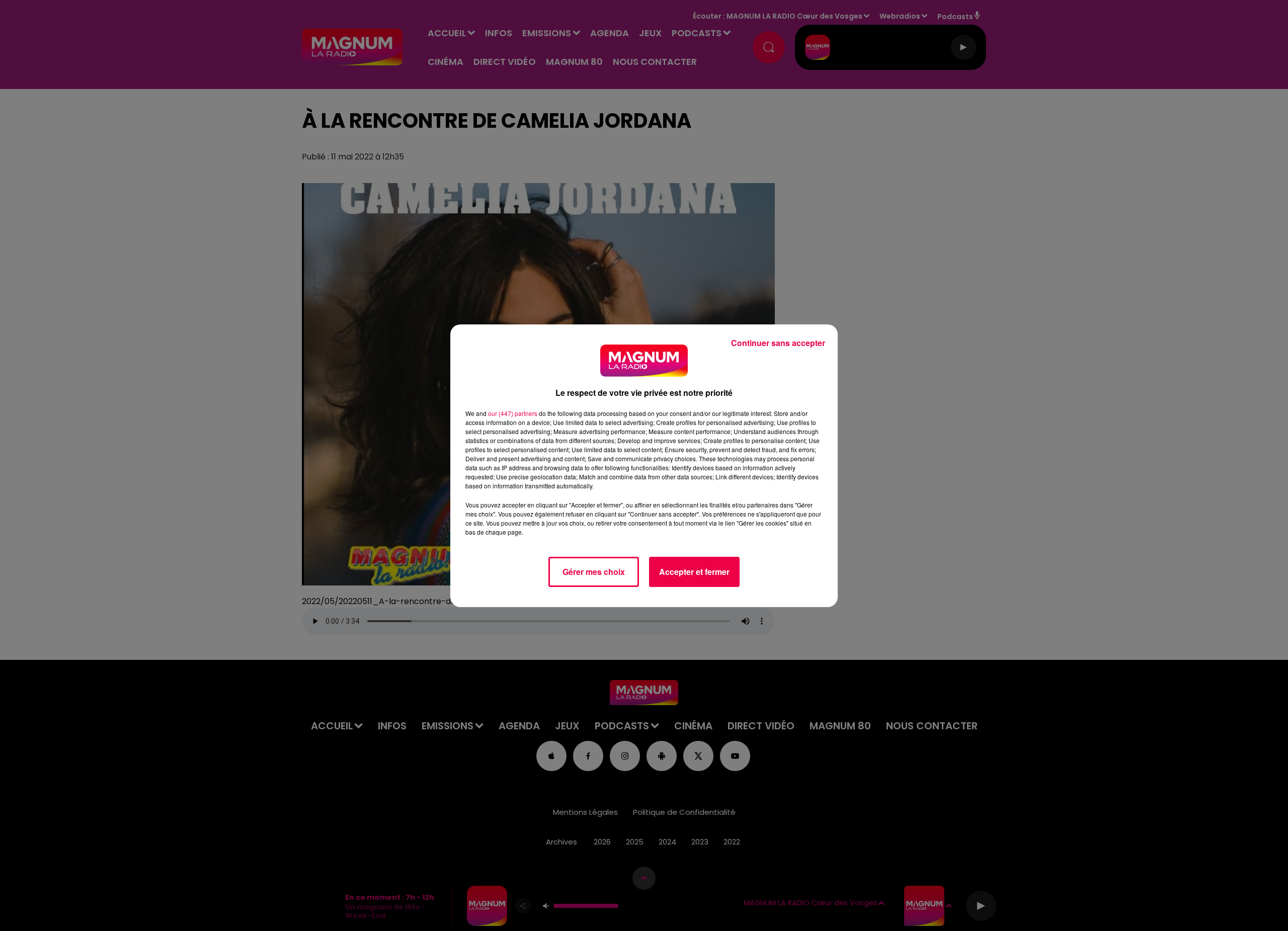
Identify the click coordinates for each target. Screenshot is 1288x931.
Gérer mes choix (593, 571)
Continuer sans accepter (778, 343)
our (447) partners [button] (512, 413)
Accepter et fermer (694, 571)
